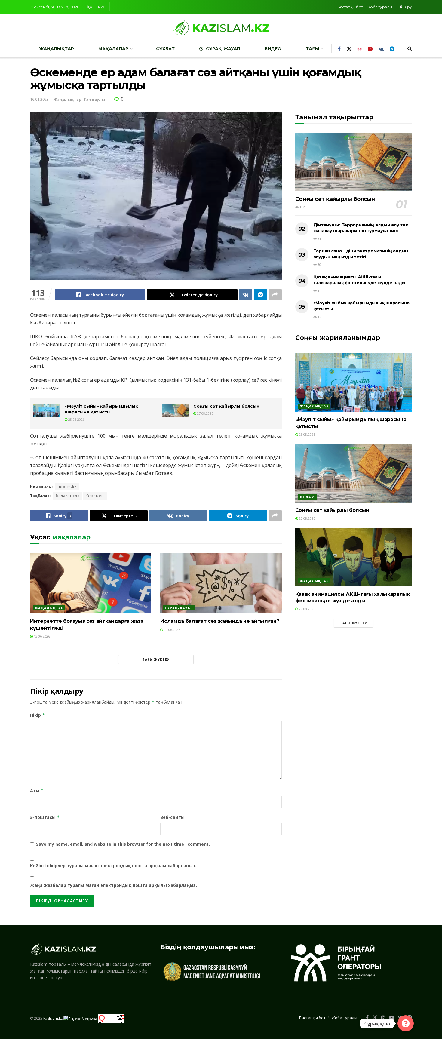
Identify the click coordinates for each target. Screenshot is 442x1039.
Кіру (407, 7)
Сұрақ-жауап (223, 48)
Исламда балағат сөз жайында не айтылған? (219, 621)
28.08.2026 (75, 419)
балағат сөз (67, 495)
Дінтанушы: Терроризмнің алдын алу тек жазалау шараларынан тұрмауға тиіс (360, 228)
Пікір (37, 715)
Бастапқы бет (350, 7)
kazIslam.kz (53, 1018)
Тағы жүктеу (156, 659)
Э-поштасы (45, 817)
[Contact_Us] (405, 1023)
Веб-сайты (172, 817)
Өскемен (95, 495)
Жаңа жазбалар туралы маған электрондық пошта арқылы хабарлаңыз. (113, 885)
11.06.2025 (171, 629)
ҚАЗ (90, 7)
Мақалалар (113, 48)
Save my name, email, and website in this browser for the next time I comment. (123, 844)
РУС (102, 7)
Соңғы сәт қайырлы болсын (226, 406)
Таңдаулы (94, 99)
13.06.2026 (41, 636)
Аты (37, 790)
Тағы (312, 48)
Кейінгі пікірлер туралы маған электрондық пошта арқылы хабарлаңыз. (113, 865)
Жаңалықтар (56, 48)
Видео (273, 48)
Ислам (307, 497)
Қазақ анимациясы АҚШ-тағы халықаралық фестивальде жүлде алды (359, 280)
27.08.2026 (204, 413)
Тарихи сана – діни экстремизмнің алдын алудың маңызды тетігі (360, 254)
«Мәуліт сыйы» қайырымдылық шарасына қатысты (101, 409)
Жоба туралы (379, 7)
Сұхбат (165, 48)
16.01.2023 (39, 99)
